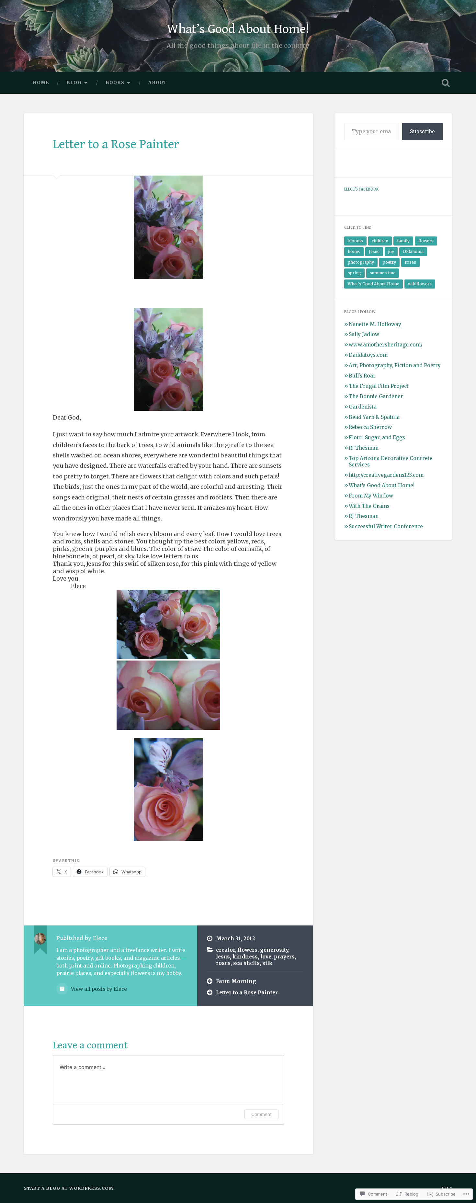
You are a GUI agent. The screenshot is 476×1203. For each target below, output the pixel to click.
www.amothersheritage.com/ (386, 345)
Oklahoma (413, 251)
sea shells (246, 963)
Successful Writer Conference (386, 526)
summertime (382, 272)
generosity (274, 950)
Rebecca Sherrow (370, 427)
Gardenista (363, 407)
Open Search (445, 83)
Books (115, 82)
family (403, 240)
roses (223, 963)
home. (354, 251)
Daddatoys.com (368, 355)
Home (41, 82)
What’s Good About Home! (238, 29)
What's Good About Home (373, 283)
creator (225, 950)
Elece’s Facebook (361, 189)
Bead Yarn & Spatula (374, 417)
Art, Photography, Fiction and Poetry (395, 365)
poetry (389, 262)
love (265, 957)
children (380, 240)
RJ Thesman (364, 448)
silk (267, 963)
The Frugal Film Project (379, 386)
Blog (74, 82)
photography (361, 262)
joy (391, 251)
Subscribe (422, 131)
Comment (261, 1114)
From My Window (371, 496)
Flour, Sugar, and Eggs (377, 437)
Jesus (223, 957)
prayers (284, 957)
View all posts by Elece (98, 989)
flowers (247, 950)
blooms (355, 240)
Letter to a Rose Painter (116, 144)
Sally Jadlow (364, 334)
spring (354, 272)
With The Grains (369, 506)
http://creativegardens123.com (386, 475)
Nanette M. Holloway (375, 324)
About (157, 82)
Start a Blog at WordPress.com (68, 1188)
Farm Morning (236, 981)
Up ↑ (447, 1188)
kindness (245, 957)
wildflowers (420, 283)
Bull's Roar (362, 376)
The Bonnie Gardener (376, 396)
